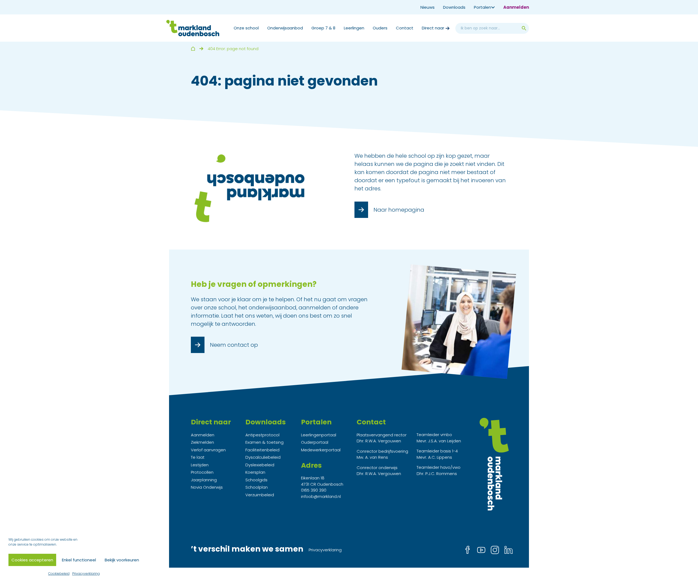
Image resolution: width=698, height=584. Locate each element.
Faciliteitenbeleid (262, 450)
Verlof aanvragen (208, 450)
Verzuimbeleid (259, 495)
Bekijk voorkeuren (122, 560)
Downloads (454, 7)
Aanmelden (516, 7)
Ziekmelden (202, 442)
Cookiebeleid (59, 573)
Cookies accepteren (32, 560)
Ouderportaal (314, 442)
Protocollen (202, 472)
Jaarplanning (204, 480)
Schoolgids (256, 480)
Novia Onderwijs (207, 487)
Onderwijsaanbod (285, 28)
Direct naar (433, 28)
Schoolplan (256, 487)
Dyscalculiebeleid (263, 457)
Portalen (482, 7)
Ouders (380, 28)
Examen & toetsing (264, 442)
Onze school (246, 28)
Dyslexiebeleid (259, 465)
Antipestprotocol (262, 435)
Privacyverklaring (86, 573)
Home (193, 49)
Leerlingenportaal (318, 435)
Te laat (197, 457)
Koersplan (255, 472)
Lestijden (200, 465)
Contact (404, 28)
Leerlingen (354, 28)
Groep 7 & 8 (323, 28)
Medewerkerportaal (321, 450)
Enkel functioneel (79, 560)
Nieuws (427, 7)
